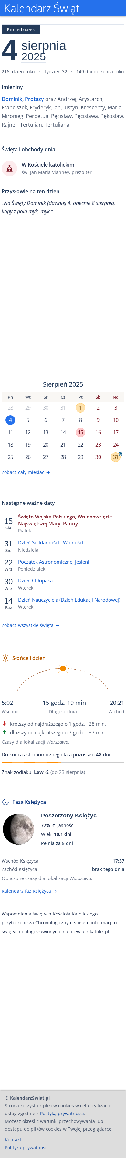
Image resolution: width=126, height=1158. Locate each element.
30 (45, 407)
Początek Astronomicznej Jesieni (53, 561)
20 (45, 444)
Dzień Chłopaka (35, 580)
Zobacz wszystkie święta (30, 625)
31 (63, 407)
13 (45, 432)
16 (97, 432)
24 (115, 444)
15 (80, 432)
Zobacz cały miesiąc (26, 472)
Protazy (34, 99)
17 (115, 432)
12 (27, 432)
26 (27, 457)
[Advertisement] (63, 298)
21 (63, 444)
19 (27, 444)
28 (10, 407)
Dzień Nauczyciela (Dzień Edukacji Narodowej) (69, 599)
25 (10, 457)
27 (45, 457)
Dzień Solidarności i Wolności (50, 542)
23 (97, 444)
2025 (33, 56)
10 (115, 420)
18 (10, 444)
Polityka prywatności (27, 1147)
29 (27, 407)
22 (80, 444)
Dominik (12, 99)
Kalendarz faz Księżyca (29, 891)
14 (63, 432)
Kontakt (13, 1140)
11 (10, 432)
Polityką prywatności (62, 1113)
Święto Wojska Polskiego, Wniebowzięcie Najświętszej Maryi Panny (65, 520)
